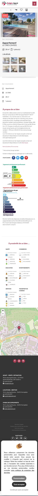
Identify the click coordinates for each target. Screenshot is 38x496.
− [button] (3, 313)
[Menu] (34, 4)
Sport (24, 277)
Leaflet (19, 354)
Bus (24, 300)
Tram (24, 303)
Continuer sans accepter (19, 489)
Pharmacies (13, 263)
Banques (12, 305)
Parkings (12, 294)
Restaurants (26, 275)
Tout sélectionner (12, 252)
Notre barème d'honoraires (10, 146)
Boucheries (26, 259)
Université (12, 284)
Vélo (24, 296)
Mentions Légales (19, 424)
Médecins (12, 259)
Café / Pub (25, 273)
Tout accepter (19, 484)
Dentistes (12, 261)
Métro (25, 298)
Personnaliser (19, 478)
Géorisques (25, 142)
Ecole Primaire (13, 277)
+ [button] (3, 310)
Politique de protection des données (19, 426)
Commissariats (13, 301)
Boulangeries (26, 261)
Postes (11, 303)
